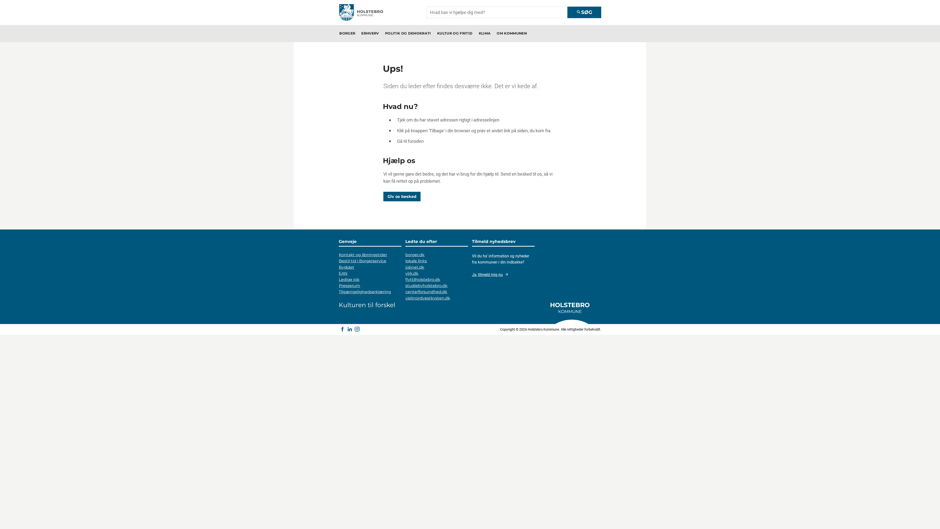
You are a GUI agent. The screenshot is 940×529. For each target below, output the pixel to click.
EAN (343, 273)
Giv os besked (402, 196)
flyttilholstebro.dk (422, 279)
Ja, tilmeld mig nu (487, 274)
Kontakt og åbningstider (363, 254)
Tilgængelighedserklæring (365, 291)
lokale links (416, 261)
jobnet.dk (414, 267)
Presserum (349, 285)
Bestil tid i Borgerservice (362, 261)
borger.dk (414, 254)
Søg (584, 12)
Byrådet (346, 267)
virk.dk (411, 273)
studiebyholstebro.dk (426, 285)
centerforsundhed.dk (426, 291)
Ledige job (349, 279)
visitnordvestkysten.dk (427, 298)
